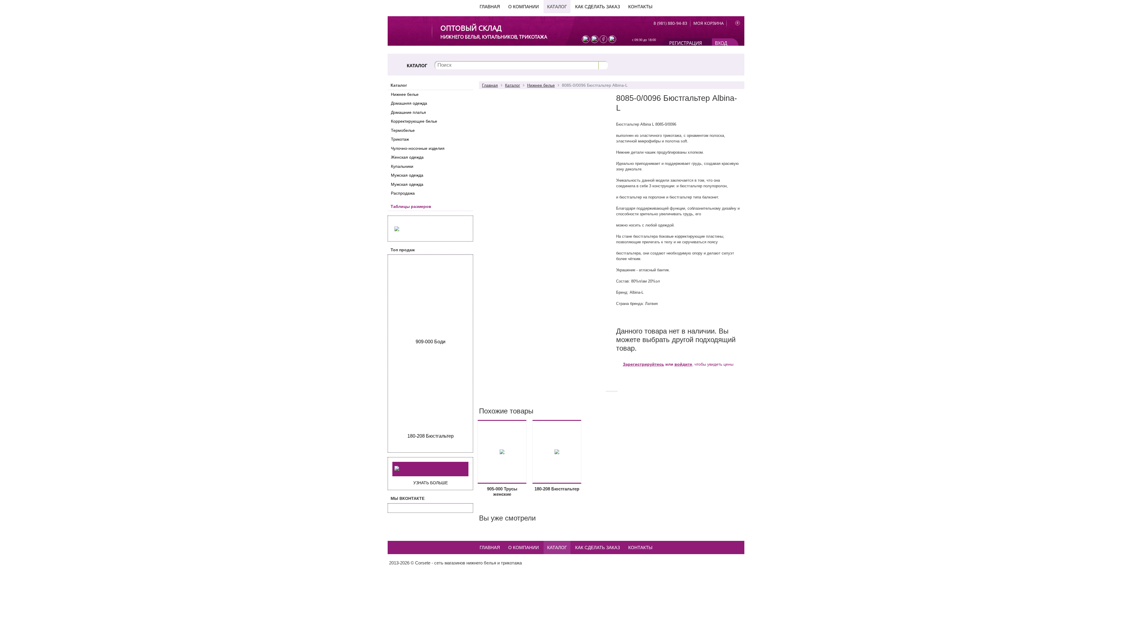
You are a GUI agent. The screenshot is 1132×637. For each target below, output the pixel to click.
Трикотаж (400, 139)
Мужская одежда (407, 175)
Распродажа (403, 193)
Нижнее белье (405, 94)
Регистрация (685, 43)
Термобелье (403, 130)
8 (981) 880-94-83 (670, 23)
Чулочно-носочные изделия (418, 148)
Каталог (557, 6)
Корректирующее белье (414, 121)
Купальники (402, 166)
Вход (721, 43)
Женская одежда (407, 157)
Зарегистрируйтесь (643, 364)
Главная (490, 6)
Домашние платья (408, 112)
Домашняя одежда (409, 103)
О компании (523, 6)
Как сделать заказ (597, 6)
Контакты (640, 6)
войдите (683, 364)
